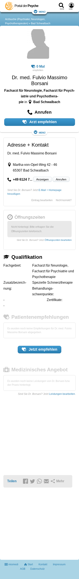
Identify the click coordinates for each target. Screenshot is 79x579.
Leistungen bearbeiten (62, 393)
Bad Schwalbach (40, 23)
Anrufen (61, 179)
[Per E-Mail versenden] (47, 481)
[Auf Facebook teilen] (26, 481)
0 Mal (40, 66)
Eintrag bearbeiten (42, 200)
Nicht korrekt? (64, 200)
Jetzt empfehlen (42, 349)
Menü (42, 11)
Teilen (12, 481)
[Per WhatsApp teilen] (40, 481)
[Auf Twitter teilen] (33, 481)
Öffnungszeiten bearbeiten (58, 240)
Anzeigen (42, 179)
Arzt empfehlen (42, 122)
